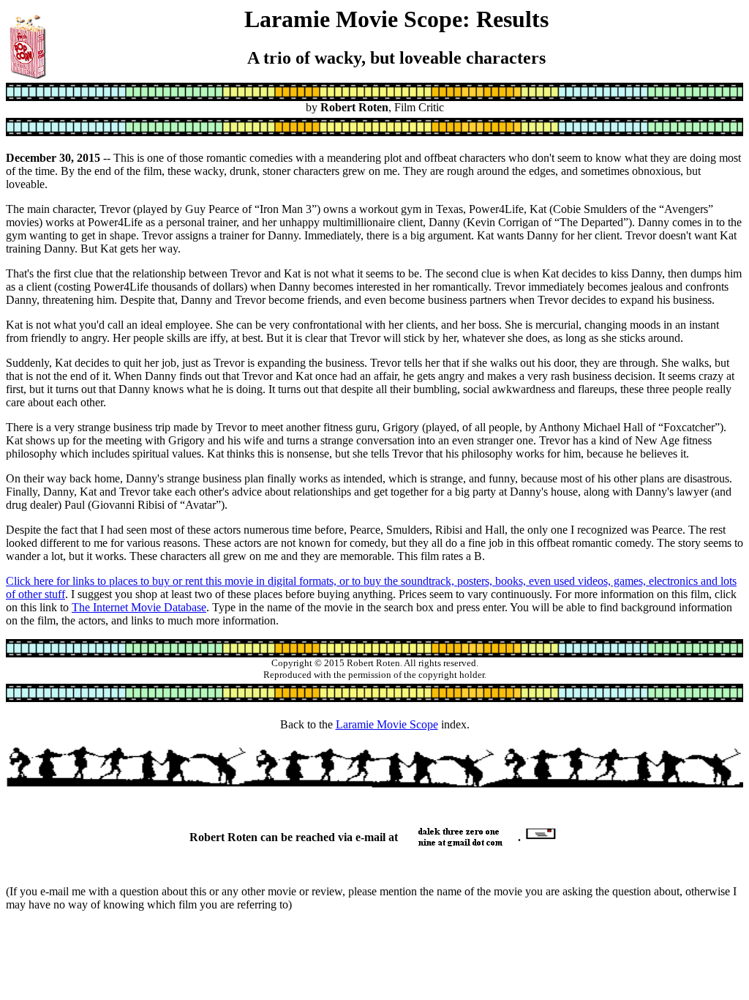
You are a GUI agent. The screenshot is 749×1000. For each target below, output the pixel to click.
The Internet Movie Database (139, 607)
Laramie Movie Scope (387, 724)
